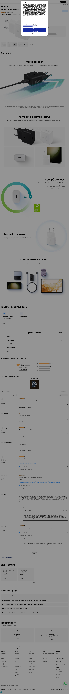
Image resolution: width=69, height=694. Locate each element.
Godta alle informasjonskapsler (34, 28)
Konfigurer (34, 33)
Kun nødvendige (34, 31)
